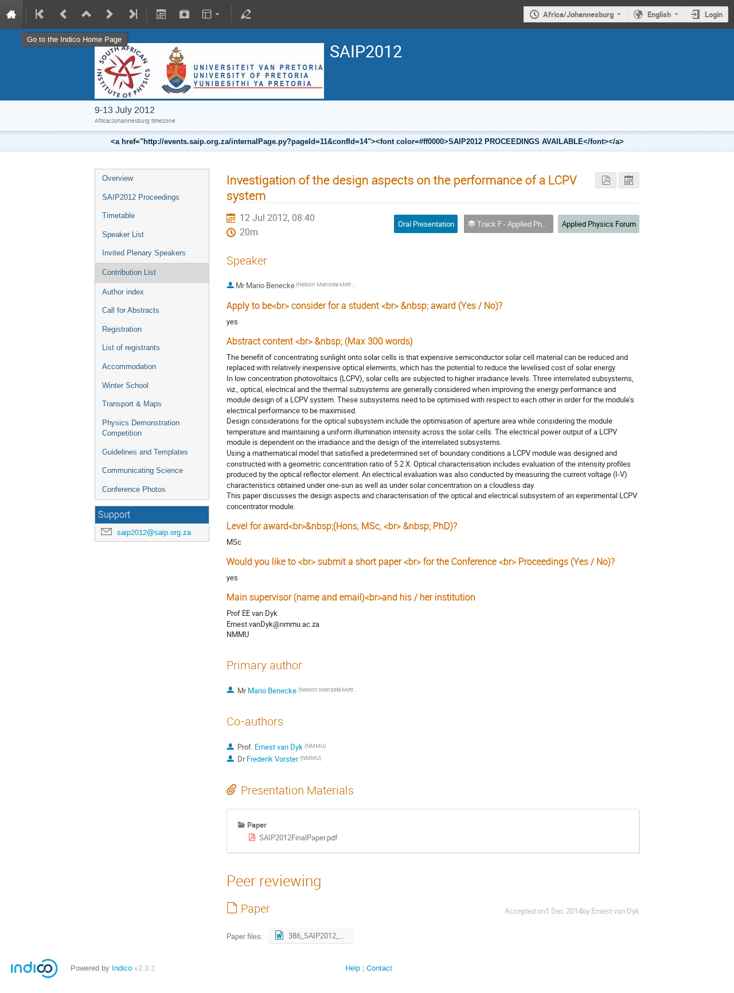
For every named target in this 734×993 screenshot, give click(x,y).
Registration (122, 329)
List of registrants (131, 347)
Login (714, 14)
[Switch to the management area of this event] (246, 14)
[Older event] (63, 14)
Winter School (125, 385)
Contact (379, 968)
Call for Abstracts (130, 310)
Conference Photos (134, 489)
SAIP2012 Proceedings (140, 197)
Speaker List (123, 234)
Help (352, 968)
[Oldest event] (40, 14)
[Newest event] (131, 14)
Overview (117, 178)
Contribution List (129, 272)
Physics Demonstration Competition (140, 428)
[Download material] (184, 14)
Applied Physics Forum (599, 224)
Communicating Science (142, 470)
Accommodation (129, 366)
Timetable (118, 215)
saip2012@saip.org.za (154, 532)
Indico (122, 968)
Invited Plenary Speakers (144, 253)
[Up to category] (86, 14)
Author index (123, 292)
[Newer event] (109, 14)
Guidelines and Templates (145, 452)
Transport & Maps (132, 403)
